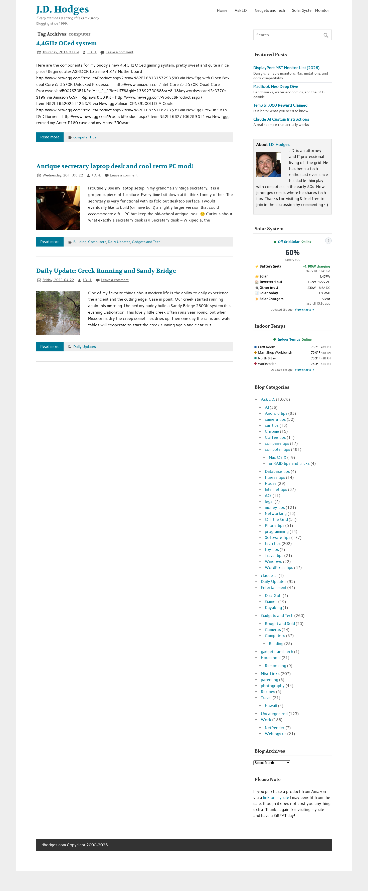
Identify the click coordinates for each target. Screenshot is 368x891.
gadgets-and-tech (277, 651)
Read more (50, 137)
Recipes (268, 691)
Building (79, 242)
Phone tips (274, 525)
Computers (97, 242)
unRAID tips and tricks (289, 463)
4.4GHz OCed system (66, 43)
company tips (277, 443)
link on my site (276, 797)
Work (266, 719)
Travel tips (274, 555)
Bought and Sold (280, 623)
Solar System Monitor (310, 10)
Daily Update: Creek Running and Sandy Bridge (106, 271)
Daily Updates (119, 242)
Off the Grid (276, 519)
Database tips (277, 471)
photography (273, 685)
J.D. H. (92, 52)
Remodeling (275, 665)
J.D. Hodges (279, 144)
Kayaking (273, 607)
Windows (273, 561)
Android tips (276, 413)
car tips (272, 425)
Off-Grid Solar (289, 242)
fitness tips (275, 477)
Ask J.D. (241, 10)
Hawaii (271, 705)
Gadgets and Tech (270, 10)
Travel (266, 697)
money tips (275, 507)
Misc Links (270, 673)
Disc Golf (273, 595)
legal (269, 501)
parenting (269, 679)
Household (271, 657)
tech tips (273, 543)
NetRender (275, 727)
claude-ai (269, 575)
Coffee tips (275, 437)
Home (222, 10)
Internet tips (276, 489)
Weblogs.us (275, 733)
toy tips (272, 549)
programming (277, 531)
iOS (268, 495)
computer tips (84, 137)
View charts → (304, 309)
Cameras (273, 629)
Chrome (272, 431)
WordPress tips (279, 567)
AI (267, 407)
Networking (276, 513)
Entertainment (273, 587)
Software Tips (277, 537)
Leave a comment (119, 52)
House (271, 483)
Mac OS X (277, 457)
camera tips (275, 419)
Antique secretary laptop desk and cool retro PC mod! (114, 166)
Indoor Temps (289, 339)
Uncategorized (274, 713)
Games (271, 601)
